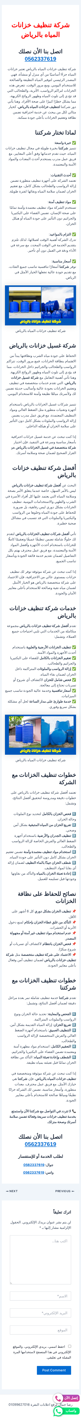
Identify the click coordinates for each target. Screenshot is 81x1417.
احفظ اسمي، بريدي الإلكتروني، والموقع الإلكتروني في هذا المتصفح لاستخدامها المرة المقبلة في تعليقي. (42, 1352)
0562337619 (40, 59)
